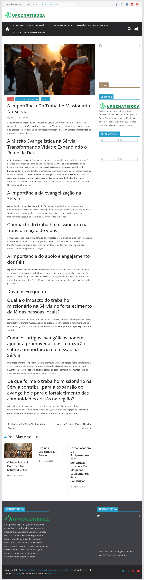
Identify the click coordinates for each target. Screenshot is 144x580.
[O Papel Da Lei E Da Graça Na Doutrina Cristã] (18, 445)
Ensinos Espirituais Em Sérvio (48, 451)
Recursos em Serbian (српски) (29, 32)
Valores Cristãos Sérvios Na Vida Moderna (74, 426)
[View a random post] (136, 29)
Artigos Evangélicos (38, 25)
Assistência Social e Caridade (92, 25)
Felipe (25, 117)
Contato (18, 25)
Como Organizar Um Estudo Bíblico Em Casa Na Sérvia (57, 5)
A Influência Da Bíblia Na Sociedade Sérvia (27, 426)
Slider (10, 99)
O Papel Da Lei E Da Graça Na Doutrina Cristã (17, 466)
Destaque (45, 99)
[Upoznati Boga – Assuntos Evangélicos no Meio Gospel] (7, 29)
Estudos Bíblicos (63, 25)
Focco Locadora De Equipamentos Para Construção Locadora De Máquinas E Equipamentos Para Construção (80, 464)
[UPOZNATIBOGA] (119, 103)
